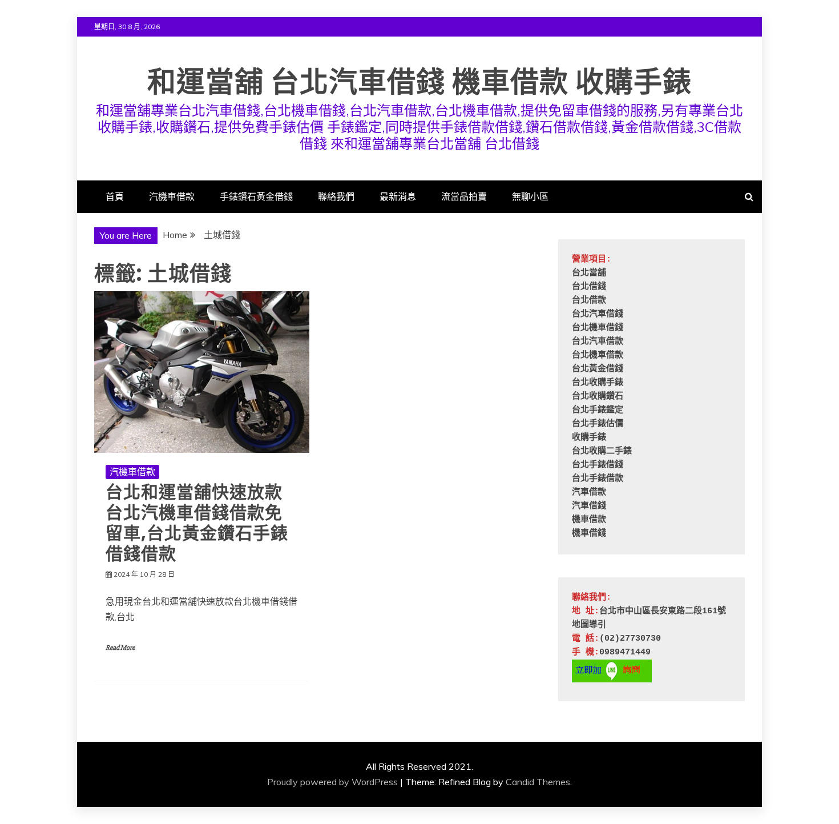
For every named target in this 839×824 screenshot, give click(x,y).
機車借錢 (589, 533)
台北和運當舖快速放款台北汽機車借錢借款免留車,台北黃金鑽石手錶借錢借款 (197, 523)
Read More (120, 648)
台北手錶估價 (597, 424)
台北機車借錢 (597, 328)
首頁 (115, 196)
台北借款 (589, 301)
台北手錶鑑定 (597, 410)
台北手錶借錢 (597, 465)
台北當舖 (589, 273)
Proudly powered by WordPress (332, 781)
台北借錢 (589, 287)
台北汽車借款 (597, 342)
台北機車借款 (597, 355)
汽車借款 (589, 492)
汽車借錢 (589, 506)
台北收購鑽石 (597, 396)
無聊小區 (530, 196)
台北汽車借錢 (597, 314)
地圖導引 (589, 625)
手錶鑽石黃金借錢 (256, 196)
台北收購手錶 (597, 383)
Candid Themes (538, 781)
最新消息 (398, 196)
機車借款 (589, 520)
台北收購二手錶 (602, 451)
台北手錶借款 (597, 479)
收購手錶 (589, 438)
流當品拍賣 (464, 196)
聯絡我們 (336, 196)
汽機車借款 (172, 196)
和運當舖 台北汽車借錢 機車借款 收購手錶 (419, 82)
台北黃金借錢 (597, 369)
